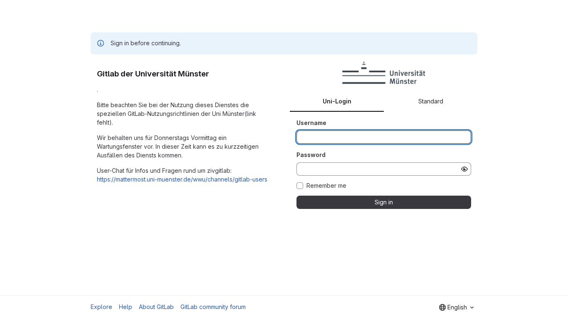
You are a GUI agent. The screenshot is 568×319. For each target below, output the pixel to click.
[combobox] (456, 307)
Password (311, 154)
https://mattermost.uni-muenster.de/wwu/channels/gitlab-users (182, 179)
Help (125, 306)
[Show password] (464, 169)
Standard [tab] (430, 101)
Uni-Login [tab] (337, 101)
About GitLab (156, 306)
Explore (101, 306)
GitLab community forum (213, 306)
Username (311, 122)
